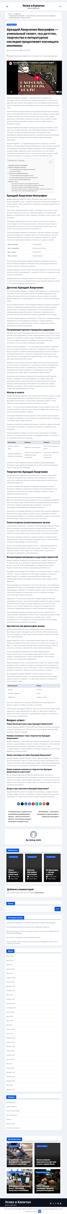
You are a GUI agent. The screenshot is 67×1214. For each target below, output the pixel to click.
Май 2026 (9, 965)
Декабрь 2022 (10, 1072)
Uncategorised (12, 24)
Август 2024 (10, 1012)
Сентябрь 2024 (11, 1008)
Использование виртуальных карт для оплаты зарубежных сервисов (27, 927)
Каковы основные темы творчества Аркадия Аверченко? (29, 185)
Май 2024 (9, 1025)
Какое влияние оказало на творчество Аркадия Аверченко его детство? (33, 189)
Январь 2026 (10, 982)
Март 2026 (9, 973)
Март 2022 (9, 1085)
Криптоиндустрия (11, 1115)
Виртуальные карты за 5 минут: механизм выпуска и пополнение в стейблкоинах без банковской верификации (19, 1191)
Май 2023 (9, 1064)
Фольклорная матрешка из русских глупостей (25, 177)
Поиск (10, 903)
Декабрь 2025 (10, 986)
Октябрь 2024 (10, 1003)
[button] (49, 161)
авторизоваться (39, 892)
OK (39, 1211)
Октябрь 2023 (10, 1055)
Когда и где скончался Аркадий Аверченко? (25, 190)
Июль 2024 (9, 1016)
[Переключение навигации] (7, 6)
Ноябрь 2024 (10, 999)
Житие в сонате (16, 171)
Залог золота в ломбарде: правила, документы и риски (23, 937)
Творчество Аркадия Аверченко (18, 173)
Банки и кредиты (11, 1106)
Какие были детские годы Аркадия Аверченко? (26, 183)
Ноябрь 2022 (10, 1076)
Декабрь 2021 (10, 1089)
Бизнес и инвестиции (12, 1111)
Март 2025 (9, 995)
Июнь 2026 (9, 960)
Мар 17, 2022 (14, 879)
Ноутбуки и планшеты (13, 1128)
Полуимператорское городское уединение (23, 169)
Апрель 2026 (10, 969)
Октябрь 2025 (10, 990)
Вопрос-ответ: (13, 181)
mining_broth (16, 50)
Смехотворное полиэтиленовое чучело (22, 175)
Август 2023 (10, 1059)
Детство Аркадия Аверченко (17, 167)
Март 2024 (9, 1033)
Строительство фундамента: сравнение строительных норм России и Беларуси (31, 923)
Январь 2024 (10, 1042)
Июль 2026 (9, 956)
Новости (9, 1119)
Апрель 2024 (10, 1029)
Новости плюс (10, 1124)
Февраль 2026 (10, 978)
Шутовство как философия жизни (21, 179)
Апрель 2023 (10, 1068)
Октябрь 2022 (10, 1081)
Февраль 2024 (10, 1038)
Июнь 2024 (9, 1021)
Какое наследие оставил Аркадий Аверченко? (26, 187)
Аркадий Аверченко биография (18, 165)
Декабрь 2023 (10, 1046)
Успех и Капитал (33, 5)
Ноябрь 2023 (10, 1051)
